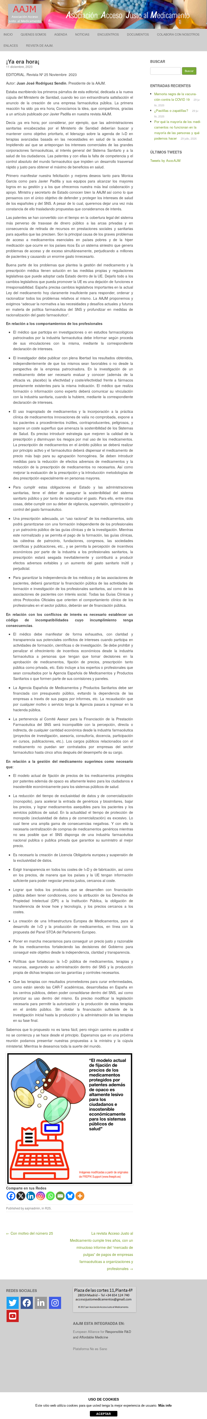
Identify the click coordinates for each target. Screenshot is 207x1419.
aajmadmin (32, 1208)
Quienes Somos (33, 34)
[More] (79, 1196)
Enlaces (11, 45)
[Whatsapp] (50, 1196)
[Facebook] (11, 1196)
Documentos (138, 34)
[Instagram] (40, 1196)
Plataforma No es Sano (90, 1348)
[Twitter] (13, 1303)
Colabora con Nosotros (178, 34)
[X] (20, 1196)
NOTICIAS (82, 34)
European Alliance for (89, 1331)
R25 (48, 1208)
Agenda (60, 34)
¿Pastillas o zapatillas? (171, 110)
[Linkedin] (30, 1196)
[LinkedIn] (41, 1303)
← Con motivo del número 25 (29, 1233)
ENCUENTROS (108, 34)
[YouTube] (13, 1316)
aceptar (103, 1413)
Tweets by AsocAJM (165, 160)
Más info (165, 1405)
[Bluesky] (70, 1196)
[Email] (60, 1196)
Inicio (8, 34)
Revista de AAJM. (39, 45)
